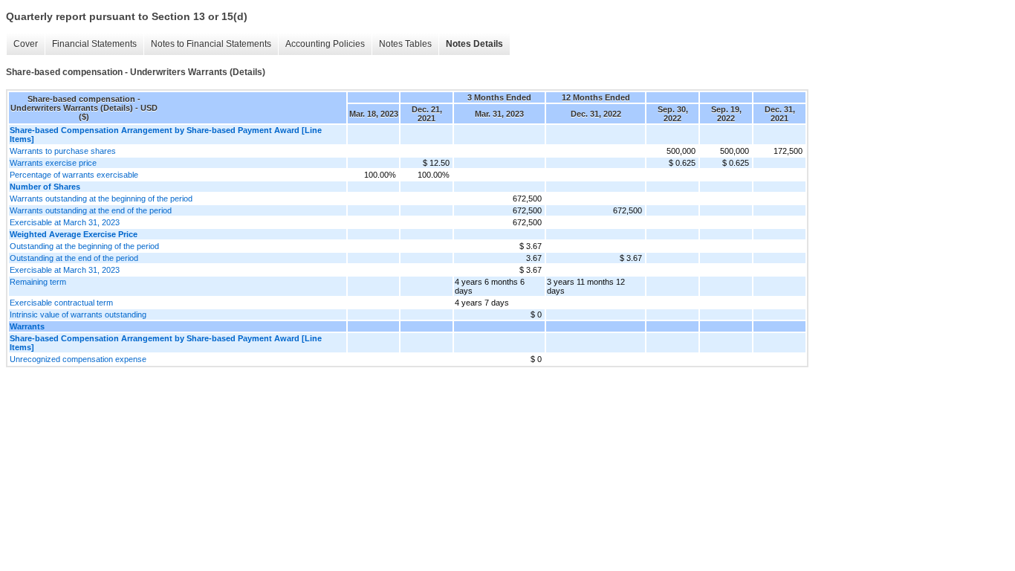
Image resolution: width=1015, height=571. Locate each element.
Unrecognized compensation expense (78, 359)
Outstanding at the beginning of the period (84, 246)
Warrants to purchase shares (63, 150)
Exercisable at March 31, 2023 (65, 222)
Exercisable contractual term (61, 302)
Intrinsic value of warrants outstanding (78, 314)
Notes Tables (405, 44)
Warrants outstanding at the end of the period (91, 210)
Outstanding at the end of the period (74, 258)
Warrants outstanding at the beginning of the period (101, 198)
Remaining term (38, 281)
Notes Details (474, 44)
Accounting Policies (325, 44)
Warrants (27, 326)
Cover (25, 44)
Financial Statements (94, 44)
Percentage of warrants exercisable (74, 174)
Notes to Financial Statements (211, 44)
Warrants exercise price (53, 162)
